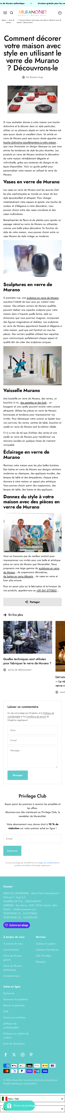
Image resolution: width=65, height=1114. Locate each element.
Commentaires (11, 949)
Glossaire (41, 962)
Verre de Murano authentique (12, 968)
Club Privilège (43, 956)
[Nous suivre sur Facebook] (5, 1054)
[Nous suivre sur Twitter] (14, 1054)
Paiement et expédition (15, 999)
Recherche (8, 993)
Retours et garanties (13, 1005)
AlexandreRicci (30, 1083)
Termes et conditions (14, 1017)
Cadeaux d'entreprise (47, 949)
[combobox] (32, 1098)
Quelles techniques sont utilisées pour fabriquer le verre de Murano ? (27, 661)
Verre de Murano (10, 21)
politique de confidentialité (10, 1025)
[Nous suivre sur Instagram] (22, 1054)
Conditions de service (36, 716)
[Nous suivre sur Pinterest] (31, 1054)
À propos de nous (13, 943)
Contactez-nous (11, 976)
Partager (35, 602)
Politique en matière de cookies (16, 1035)
